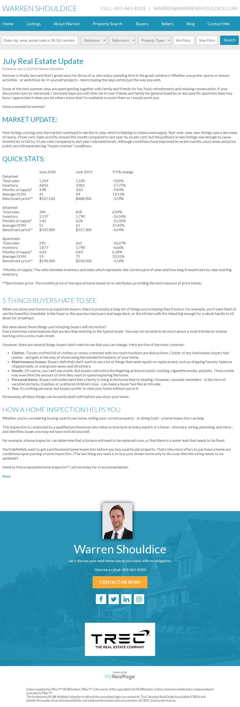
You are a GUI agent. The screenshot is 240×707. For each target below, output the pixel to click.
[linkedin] (126, 599)
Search (230, 40)
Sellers (167, 23)
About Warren (66, 23)
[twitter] (114, 599)
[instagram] (139, 599)
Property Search (108, 23)
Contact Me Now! (120, 582)
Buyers (142, 23)
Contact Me (218, 23)
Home (8, 23)
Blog (190, 23)
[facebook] (101, 599)
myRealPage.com (120, 677)
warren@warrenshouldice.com (196, 8)
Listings (33, 23)
